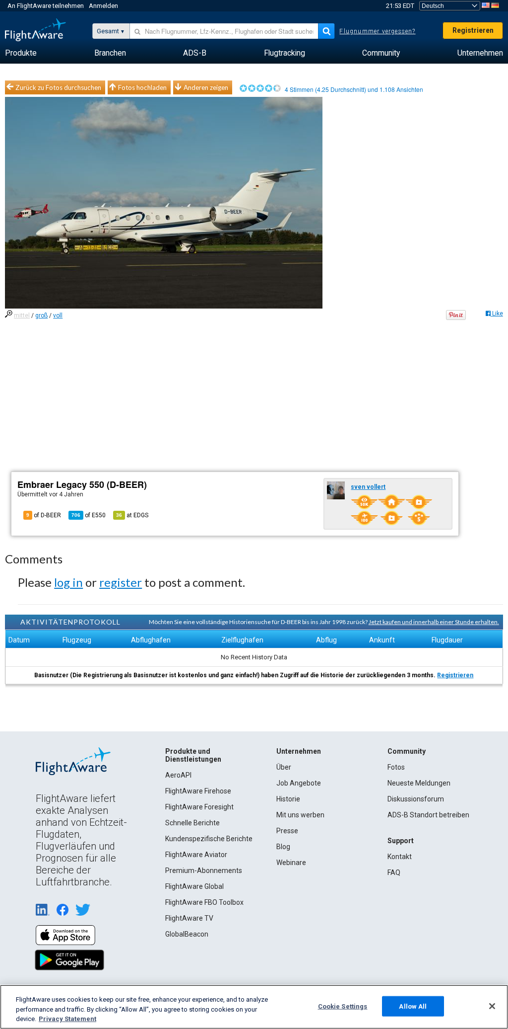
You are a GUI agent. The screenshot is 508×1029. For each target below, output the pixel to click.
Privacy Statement (67, 1019)
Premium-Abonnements (203, 870)
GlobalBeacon (186, 934)
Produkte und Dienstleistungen (193, 755)
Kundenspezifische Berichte (209, 839)
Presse (287, 831)
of (88, 515)
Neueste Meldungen (418, 783)
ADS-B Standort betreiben (428, 815)
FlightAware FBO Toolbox (204, 902)
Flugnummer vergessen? (377, 31)
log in (68, 582)
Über (283, 767)
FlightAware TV (189, 918)
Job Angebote (298, 783)
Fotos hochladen (142, 87)
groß (41, 315)
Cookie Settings (343, 1006)
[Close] (492, 1006)
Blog (283, 847)
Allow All (413, 1006)
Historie (288, 799)
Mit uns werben (300, 815)
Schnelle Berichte (192, 823)
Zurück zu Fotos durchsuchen (58, 87)
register (120, 582)
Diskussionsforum (415, 799)
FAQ (393, 872)
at (132, 515)
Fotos (396, 767)
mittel (22, 315)
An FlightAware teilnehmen (45, 5)
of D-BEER (43, 515)
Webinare (291, 863)
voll (58, 315)
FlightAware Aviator (196, 855)
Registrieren (473, 30)
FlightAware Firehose (198, 791)
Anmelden (103, 5)
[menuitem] (20, 53)
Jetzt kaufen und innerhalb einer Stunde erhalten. (434, 622)
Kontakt (399, 857)
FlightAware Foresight (199, 807)
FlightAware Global (194, 886)
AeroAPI (178, 775)
